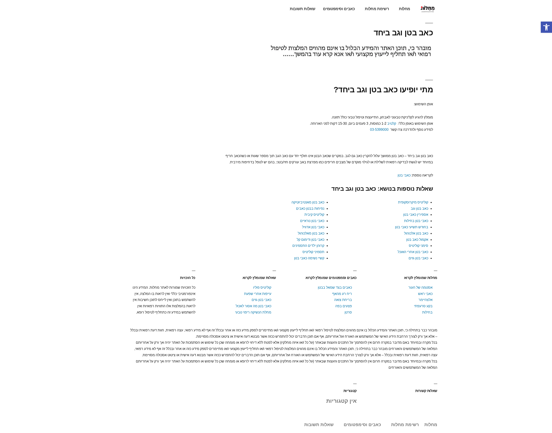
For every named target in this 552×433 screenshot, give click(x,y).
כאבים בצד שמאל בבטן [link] (335, 287)
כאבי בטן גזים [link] (418, 258)
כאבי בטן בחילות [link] (416, 221)
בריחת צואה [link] (343, 300)
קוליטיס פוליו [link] (262, 287)
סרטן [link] (348, 312)
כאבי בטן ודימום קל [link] (310, 239)
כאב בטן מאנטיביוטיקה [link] (308, 202)
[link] (546, 27)
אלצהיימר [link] (426, 300)
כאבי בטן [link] (404, 175)
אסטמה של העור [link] (420, 287)
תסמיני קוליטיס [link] (313, 252)
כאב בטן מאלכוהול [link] (311, 233)
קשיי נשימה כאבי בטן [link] (309, 258)
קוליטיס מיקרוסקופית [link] (413, 202)
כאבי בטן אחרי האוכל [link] (413, 252)
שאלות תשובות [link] (302, 9)
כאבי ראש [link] (425, 294)
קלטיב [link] (391, 123)
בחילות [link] (427, 312)
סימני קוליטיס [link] (418, 245)
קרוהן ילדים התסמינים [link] (308, 245)
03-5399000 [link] (379, 129)
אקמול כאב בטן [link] (417, 239)
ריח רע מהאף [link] (342, 294)
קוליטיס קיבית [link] (314, 214)
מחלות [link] (404, 9)
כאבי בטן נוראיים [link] (312, 221)
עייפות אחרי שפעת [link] (257, 294)
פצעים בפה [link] (343, 306)
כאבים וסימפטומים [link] (339, 9)
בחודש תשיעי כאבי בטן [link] (411, 227)
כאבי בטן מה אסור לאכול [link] (253, 306)
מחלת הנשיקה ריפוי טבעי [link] (253, 312)
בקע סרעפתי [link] (423, 306)
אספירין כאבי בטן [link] (415, 214)
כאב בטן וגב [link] (419, 208)
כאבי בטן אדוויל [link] (313, 227)
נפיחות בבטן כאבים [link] (310, 208)
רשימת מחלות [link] (377, 9)
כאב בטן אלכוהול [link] (416, 233)
